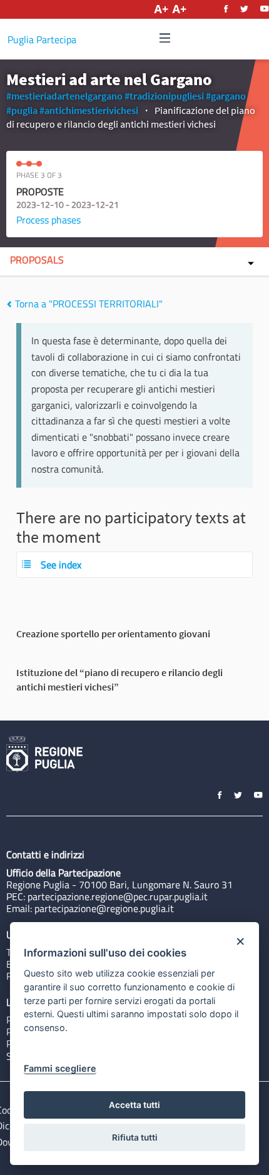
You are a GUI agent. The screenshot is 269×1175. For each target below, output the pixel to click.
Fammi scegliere (60, 1068)
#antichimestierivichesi (88, 110)
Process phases (48, 219)
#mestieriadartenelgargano (64, 96)
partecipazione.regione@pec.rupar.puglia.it (118, 896)
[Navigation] (165, 38)
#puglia (22, 110)
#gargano (226, 96)
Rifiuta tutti (135, 1137)
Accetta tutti (134, 1105)
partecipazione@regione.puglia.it (104, 908)
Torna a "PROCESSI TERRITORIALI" (88, 303)
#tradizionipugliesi (164, 96)
